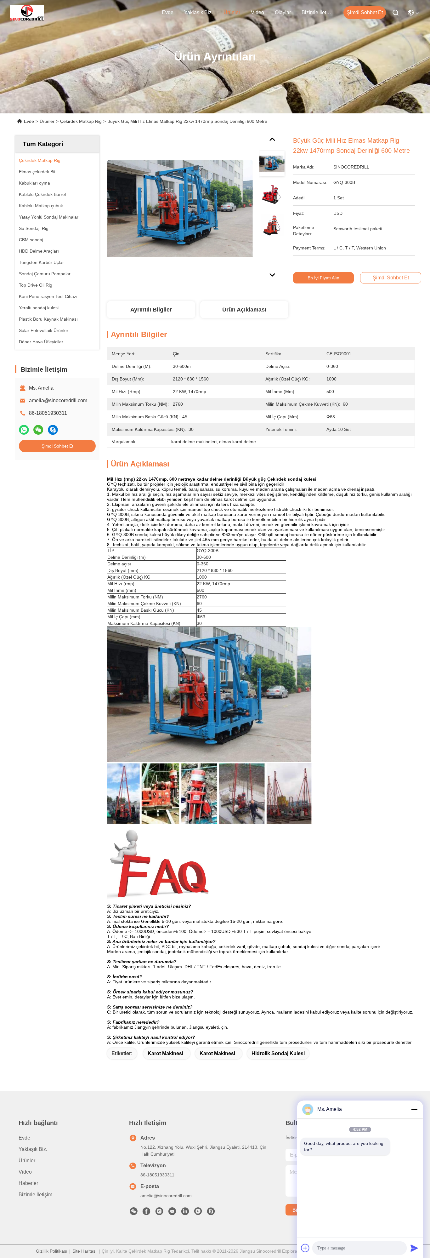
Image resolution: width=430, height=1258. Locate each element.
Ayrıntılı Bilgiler (151, 309)
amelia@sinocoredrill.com (58, 400)
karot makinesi (165, 1053)
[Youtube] (172, 1212)
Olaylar (283, 12)
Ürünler (231, 12)
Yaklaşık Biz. (198, 12)
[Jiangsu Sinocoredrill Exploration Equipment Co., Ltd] (27, 12)
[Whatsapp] (24, 430)
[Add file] (305, 1248)
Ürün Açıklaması (244, 309)
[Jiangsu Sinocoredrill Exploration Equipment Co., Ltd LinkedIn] (185, 1212)
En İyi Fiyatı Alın (323, 278)
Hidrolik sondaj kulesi (278, 1053)
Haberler (28, 1183)
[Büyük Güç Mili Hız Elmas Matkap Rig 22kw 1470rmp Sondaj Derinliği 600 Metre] (180, 208)
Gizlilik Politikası (51, 1251)
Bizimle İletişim (317, 12)
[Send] (414, 1248)
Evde (167, 12)
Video (257, 12)
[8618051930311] (198, 1212)
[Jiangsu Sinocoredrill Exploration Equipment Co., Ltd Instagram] (159, 1212)
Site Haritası (84, 1251)
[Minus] (414, 1109)
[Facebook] (146, 1212)
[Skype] (53, 430)
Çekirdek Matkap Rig (81, 121)
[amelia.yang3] (211, 1212)
